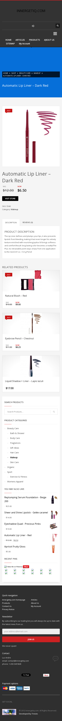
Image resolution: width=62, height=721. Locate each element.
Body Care (15, 438)
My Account (24, 43)
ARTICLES (20, 39)
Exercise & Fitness (18, 476)
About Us (35, 603)
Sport (9, 472)
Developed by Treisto (28, 713)
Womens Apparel (15, 481)
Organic (10, 467)
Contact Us (7, 606)
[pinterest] (50, 26)
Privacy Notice (8, 609)
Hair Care (14, 452)
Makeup (37, 73)
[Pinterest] (27, 702)
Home (5, 73)
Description (11, 222)
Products (6, 603)
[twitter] (45, 26)
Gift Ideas (14, 447)
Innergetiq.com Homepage (13, 599)
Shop (13, 73)
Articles (34, 599)
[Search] (54, 412)
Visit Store (10, 198)
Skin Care (14, 462)
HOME (8, 39)
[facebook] (39, 26)
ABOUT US (49, 39)
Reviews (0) (28, 222)
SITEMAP (10, 43)
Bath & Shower (17, 433)
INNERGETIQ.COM (31, 10)
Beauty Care (24, 73)
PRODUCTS (34, 39)
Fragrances (15, 443)
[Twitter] (21, 702)
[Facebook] (16, 702)
